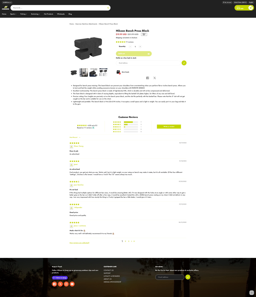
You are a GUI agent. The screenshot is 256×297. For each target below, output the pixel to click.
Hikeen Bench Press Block (108, 24)
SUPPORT (107, 273)
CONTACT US (109, 270)
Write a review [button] (169, 126)
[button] (121, 42)
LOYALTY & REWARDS (112, 276)
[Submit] (187, 277)
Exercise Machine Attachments (86, 24)
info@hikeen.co (7, 2)
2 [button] (125, 241)
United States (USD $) (240, 2)
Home (72, 24)
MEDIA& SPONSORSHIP (112, 282)
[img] (74, 143)
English (251, 2)
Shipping (119, 38)
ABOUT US (108, 279)
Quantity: (122, 46)
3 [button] (128, 241)
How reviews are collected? (79, 243)
